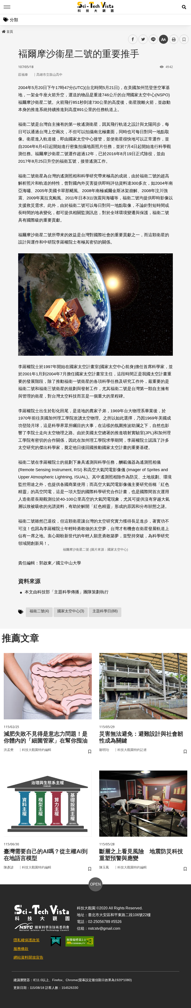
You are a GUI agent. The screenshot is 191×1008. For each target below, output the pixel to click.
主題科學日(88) (105, 611)
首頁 (10, 31)
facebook (132, 39)
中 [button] (163, 39)
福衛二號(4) (39, 611)
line (152, 39)
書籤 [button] (184, 39)
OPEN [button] (95, 884)
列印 (173, 39)
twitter (143, 39)
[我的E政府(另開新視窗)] (56, 941)
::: (3, 30)
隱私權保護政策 (27, 940)
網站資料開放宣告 (28, 957)
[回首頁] (95, 7)
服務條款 (21, 949)
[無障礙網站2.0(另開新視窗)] (79, 941)
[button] (184, 7)
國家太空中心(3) (70, 611)
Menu (7, 7)
